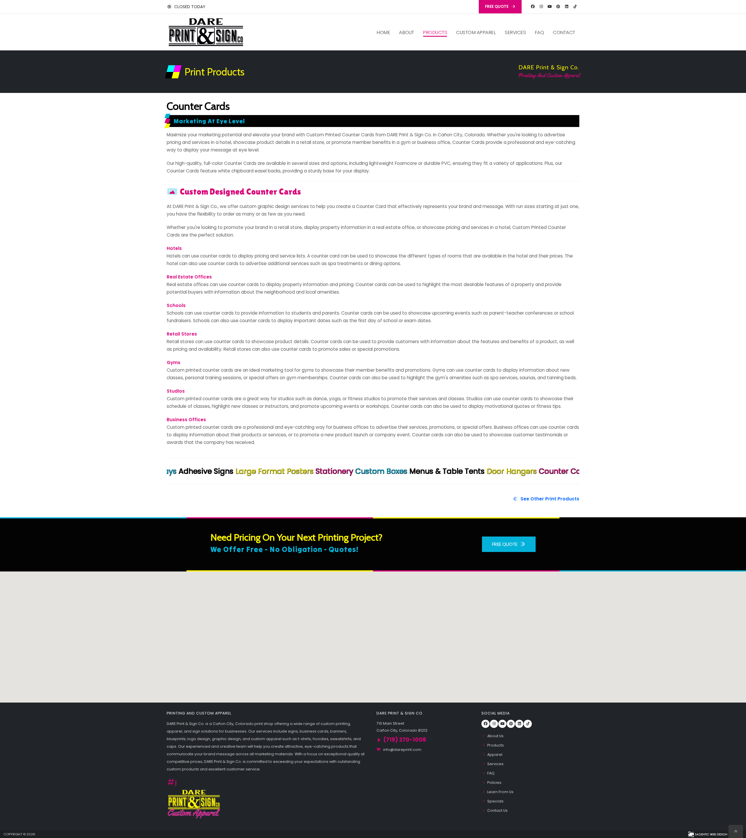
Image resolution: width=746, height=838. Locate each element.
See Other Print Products (549, 499)
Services (515, 32)
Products (435, 32)
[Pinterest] (558, 7)
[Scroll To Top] (736, 831)
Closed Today (189, 7)
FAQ (539, 32)
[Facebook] (533, 7)
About (406, 32)
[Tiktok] (575, 7)
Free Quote (505, 544)
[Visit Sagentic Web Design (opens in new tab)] (707, 834)
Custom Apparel (476, 32)
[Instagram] (541, 7)
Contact (564, 32)
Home (383, 32)
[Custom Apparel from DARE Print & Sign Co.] (194, 803)
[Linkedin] (566, 7)
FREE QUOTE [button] (497, 6)
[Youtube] (550, 7)
